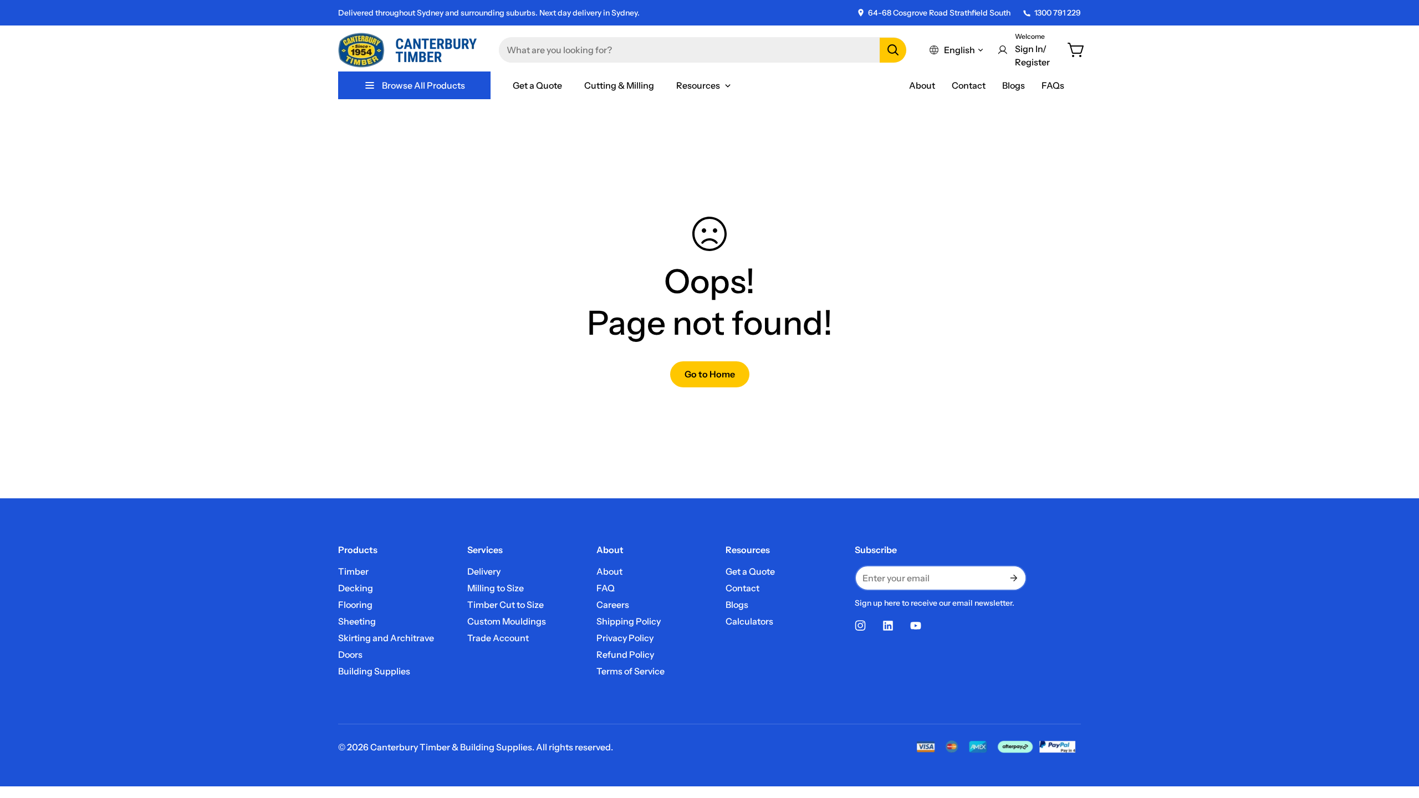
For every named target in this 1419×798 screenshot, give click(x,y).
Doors (350, 654)
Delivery (484, 571)
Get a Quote (750, 571)
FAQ (605, 588)
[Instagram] (860, 625)
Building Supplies (374, 671)
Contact (969, 85)
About (922, 85)
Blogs (1013, 85)
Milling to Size (495, 588)
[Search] (893, 50)
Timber (353, 571)
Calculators (749, 621)
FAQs (1053, 85)
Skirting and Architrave (386, 637)
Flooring (355, 604)
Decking (355, 588)
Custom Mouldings (506, 621)
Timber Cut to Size (505, 604)
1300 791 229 (1057, 13)
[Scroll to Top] (1397, 737)
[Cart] (1076, 50)
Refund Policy (625, 654)
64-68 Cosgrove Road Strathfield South (939, 13)
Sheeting (357, 621)
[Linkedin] (888, 625)
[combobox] (702, 50)
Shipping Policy (628, 621)
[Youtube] (915, 625)
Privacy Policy (625, 637)
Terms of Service (630, 671)
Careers (612, 604)
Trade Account (498, 637)
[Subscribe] (1013, 578)
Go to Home (710, 374)
